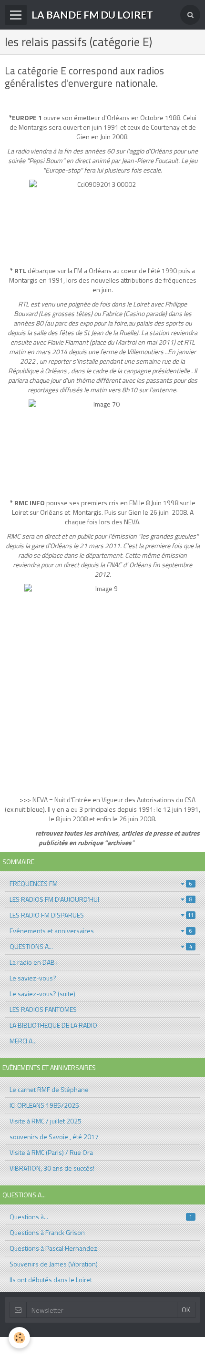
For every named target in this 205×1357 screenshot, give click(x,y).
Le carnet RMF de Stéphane (49, 1089)
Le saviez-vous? (33, 978)
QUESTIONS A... (101, 946)
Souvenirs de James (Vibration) (54, 1264)
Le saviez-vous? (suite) (42, 994)
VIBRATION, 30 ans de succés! (52, 1168)
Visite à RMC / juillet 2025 (46, 1121)
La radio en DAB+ (34, 962)
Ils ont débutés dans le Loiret (51, 1280)
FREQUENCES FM (101, 883)
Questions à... (101, 1217)
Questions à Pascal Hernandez (53, 1248)
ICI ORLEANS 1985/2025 (44, 1105)
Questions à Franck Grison (47, 1232)
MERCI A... (23, 1041)
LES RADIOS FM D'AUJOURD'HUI (101, 899)
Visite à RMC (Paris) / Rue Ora (51, 1152)
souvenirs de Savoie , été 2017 (54, 1137)
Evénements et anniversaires (101, 931)
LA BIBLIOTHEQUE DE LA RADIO (53, 1025)
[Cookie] (19, 1337)
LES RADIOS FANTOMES (43, 1009)
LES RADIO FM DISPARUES (102, 915)
